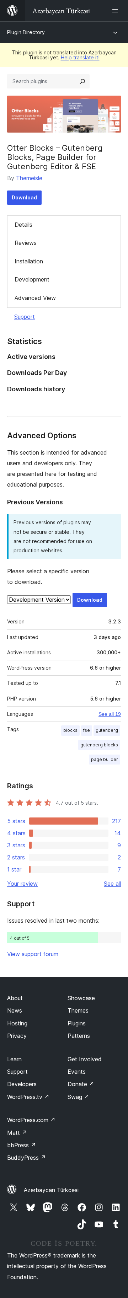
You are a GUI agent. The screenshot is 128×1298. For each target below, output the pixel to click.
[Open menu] (116, 10)
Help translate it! (80, 57)
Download (24, 197)
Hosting (17, 1023)
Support (24, 316)
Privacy (17, 1035)
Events (77, 1071)
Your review (22, 883)
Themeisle (29, 178)
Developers (22, 1084)
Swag (78, 1096)
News (14, 1010)
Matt (17, 1132)
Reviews (26, 242)
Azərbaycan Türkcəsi (51, 1190)
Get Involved (85, 1059)
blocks (70, 730)
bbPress (21, 1145)
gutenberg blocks (99, 744)
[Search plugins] (82, 81)
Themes (78, 1010)
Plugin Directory (26, 32)
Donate (81, 1084)
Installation (29, 261)
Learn (14, 1059)
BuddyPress (26, 1157)
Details (23, 224)
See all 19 (109, 714)
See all (112, 883)
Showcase (81, 998)
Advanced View (35, 297)
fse (86, 730)
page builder (104, 759)
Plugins (77, 1023)
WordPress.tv (28, 1096)
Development (32, 279)
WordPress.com (31, 1119)
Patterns (79, 1035)
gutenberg (107, 730)
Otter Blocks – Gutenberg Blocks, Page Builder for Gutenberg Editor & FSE (55, 157)
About (15, 998)
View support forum (32, 954)
